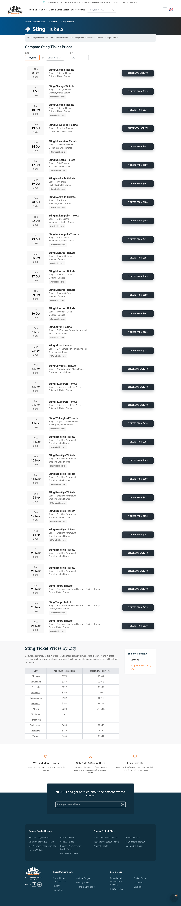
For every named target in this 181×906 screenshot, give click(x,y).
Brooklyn (36, 730)
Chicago (36, 676)
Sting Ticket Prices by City (141, 667)
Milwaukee (35, 681)
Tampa (35, 736)
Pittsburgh (36, 720)
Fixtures (43, 9)
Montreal (35, 703)
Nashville (35, 692)
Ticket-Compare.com (35, 21)
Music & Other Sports (59, 9)
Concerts (135, 659)
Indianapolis (36, 698)
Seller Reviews (78, 9)
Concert (53, 21)
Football (33, 9)
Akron (36, 709)
